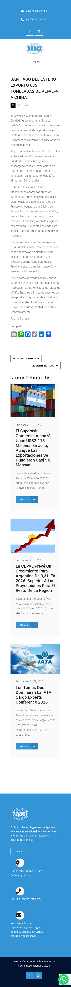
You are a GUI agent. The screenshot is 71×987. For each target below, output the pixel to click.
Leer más (18, 851)
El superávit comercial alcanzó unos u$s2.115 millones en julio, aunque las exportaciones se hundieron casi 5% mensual (33, 448)
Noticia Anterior (28, 358)
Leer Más (23, 499)
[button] (63, 979)
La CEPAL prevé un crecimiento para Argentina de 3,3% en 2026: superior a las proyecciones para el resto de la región (35, 578)
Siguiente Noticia (43, 365)
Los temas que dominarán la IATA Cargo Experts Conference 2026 (33, 695)
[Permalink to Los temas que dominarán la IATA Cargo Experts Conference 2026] (35, 673)
